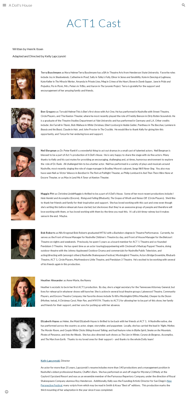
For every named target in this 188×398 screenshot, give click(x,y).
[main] (94, 22)
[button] (4, 5)
